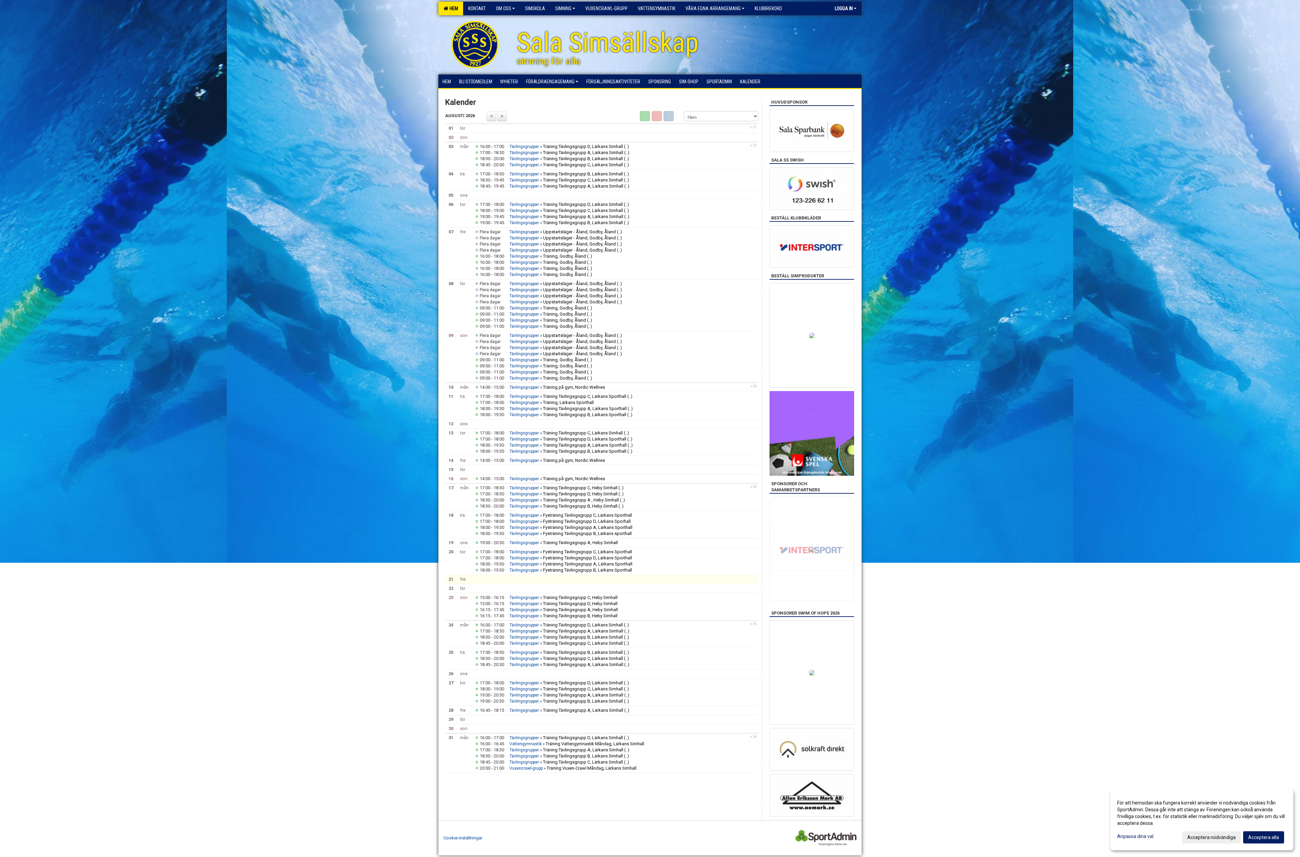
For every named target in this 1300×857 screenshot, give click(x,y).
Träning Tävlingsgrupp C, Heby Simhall (580, 487)
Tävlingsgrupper (524, 146)
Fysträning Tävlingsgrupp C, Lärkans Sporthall (587, 515)
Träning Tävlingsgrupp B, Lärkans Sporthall (585, 414)
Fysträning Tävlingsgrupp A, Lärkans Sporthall (587, 527)
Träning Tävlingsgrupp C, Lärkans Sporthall (584, 396)
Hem (453, 8)
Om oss (503, 8)
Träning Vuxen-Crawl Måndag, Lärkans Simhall (591, 768)
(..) (626, 146)
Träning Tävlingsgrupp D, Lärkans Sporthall (584, 439)
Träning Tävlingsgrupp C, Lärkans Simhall (583, 164)
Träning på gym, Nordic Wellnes (574, 387)
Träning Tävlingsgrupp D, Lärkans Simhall (583, 146)
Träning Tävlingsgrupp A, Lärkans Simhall (583, 152)
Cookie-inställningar (462, 837)
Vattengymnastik (526, 744)
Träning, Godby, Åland (564, 256)
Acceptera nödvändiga (1211, 837)
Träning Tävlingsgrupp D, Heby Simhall (580, 493)
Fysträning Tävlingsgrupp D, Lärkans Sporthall (587, 557)
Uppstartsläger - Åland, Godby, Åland (579, 231)
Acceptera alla (1263, 837)
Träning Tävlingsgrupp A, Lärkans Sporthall (585, 408)
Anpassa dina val (1135, 836)
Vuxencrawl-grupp (526, 768)
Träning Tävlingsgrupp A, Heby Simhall (580, 542)
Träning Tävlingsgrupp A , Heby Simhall (581, 499)
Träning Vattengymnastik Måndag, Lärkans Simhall (595, 743)
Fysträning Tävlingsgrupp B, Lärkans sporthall (587, 533)
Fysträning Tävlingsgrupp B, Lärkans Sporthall (587, 570)
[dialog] (1201, 819)
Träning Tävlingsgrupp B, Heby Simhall (580, 506)
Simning (563, 8)
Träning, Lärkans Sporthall (568, 402)
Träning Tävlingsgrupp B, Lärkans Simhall (583, 158)
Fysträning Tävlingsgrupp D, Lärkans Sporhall (587, 521)
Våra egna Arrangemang (713, 8)
